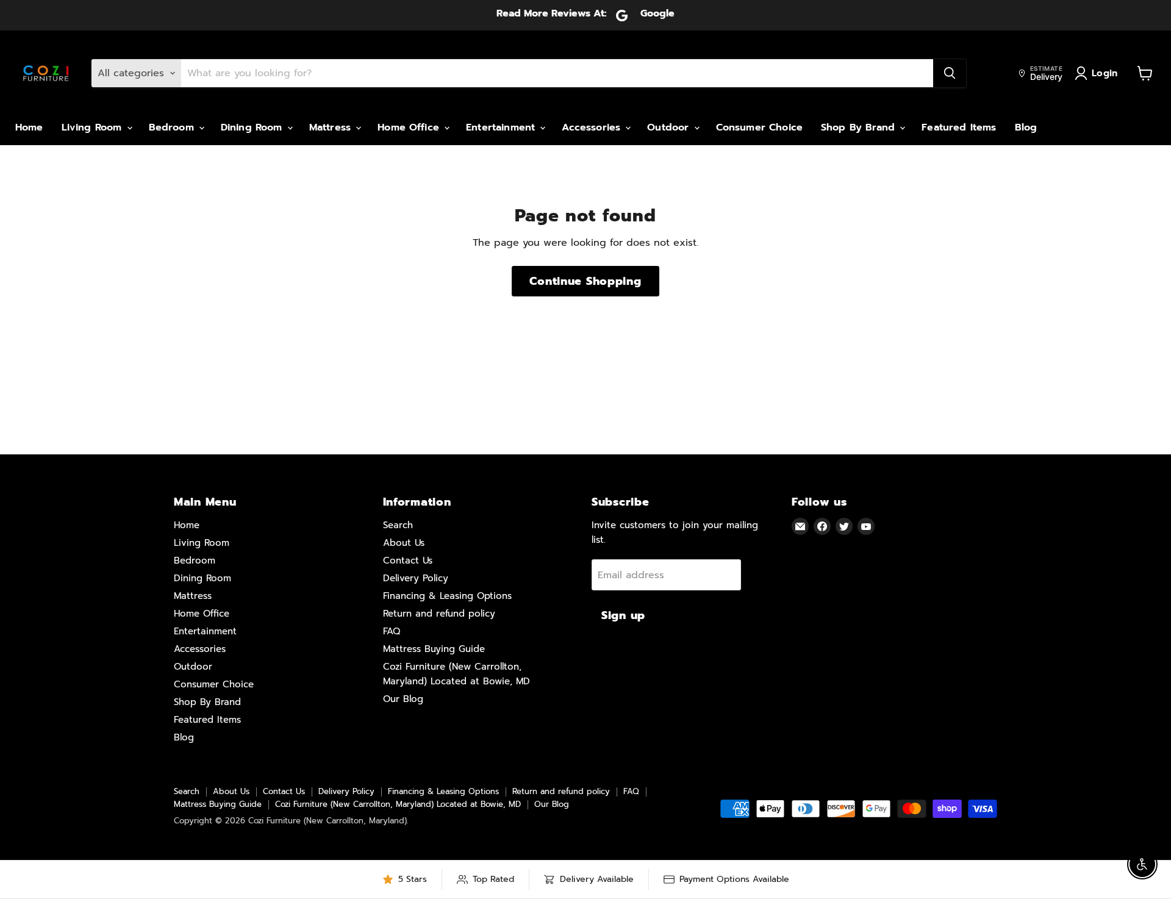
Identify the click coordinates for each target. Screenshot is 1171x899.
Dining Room (253, 127)
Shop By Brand (859, 127)
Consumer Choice (759, 127)
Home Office (410, 127)
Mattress (331, 127)
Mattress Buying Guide (434, 649)
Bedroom (173, 127)
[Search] (949, 73)
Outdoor (669, 127)
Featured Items (959, 127)
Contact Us (407, 560)
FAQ (391, 631)
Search (398, 525)
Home (29, 127)
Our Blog (403, 699)
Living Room (94, 127)
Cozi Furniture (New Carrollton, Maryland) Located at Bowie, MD (398, 804)
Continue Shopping (585, 281)
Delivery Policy (415, 578)
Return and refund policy (439, 613)
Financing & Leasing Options (447, 596)
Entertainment (502, 127)
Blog (1026, 127)
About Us (403, 543)
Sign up (623, 615)
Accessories (593, 127)
